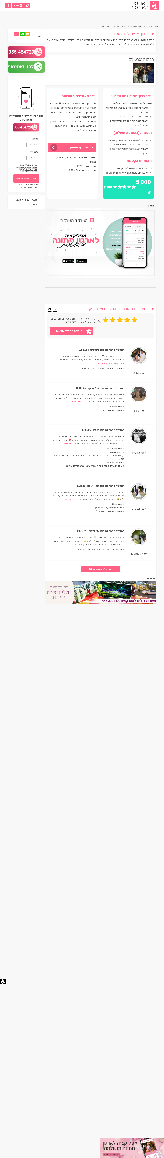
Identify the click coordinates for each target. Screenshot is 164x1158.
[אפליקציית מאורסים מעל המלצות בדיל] (101, 243)
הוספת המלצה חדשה (69, 331)
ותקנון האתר (26, 170)
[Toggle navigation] (8, 5)
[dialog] (132, 1148)
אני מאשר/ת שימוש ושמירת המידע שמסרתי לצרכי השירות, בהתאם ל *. (26, 168)
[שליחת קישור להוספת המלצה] (55, 309)
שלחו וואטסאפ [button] (22, 66)
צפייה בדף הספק (81, 147)
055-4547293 (22, 52)
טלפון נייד (32, 152)
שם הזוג (33, 138)
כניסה (16, 5)
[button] (27, 5)
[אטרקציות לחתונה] (101, 592)
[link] (144, 5)
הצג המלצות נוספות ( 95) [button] (100, 569)
